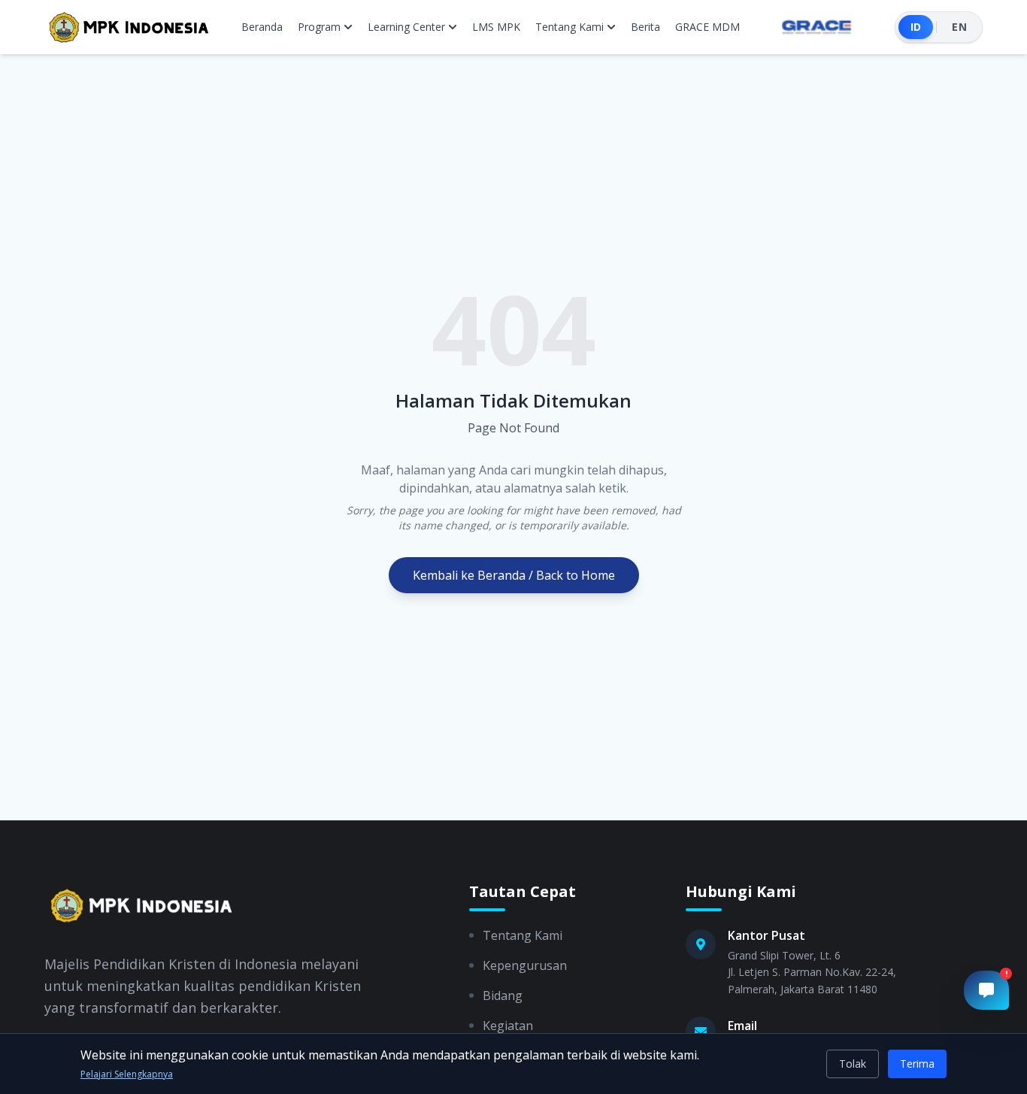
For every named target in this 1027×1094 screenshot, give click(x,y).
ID (916, 27)
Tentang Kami (569, 27)
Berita (645, 27)
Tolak (852, 1063)
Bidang (503, 995)
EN (959, 27)
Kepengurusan (525, 965)
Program (319, 27)
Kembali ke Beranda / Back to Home (514, 575)
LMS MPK (496, 27)
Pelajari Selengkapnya (126, 1074)
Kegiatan (508, 1025)
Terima (917, 1063)
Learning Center (406, 27)
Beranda (262, 27)
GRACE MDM (707, 27)
